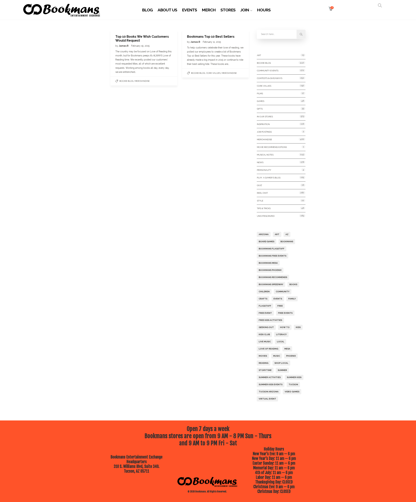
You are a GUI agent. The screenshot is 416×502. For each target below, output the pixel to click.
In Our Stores (265, 116)
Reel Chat (262, 193)
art (277, 234)
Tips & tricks (264, 208)
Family (292, 298)
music (276, 356)
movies (263, 356)
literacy (281, 334)
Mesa (287, 349)
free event (265, 313)
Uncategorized (266, 216)
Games (260, 101)
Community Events (267, 70)
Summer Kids (294, 377)
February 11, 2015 (212, 42)
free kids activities (270, 320)
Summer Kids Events (270, 384)
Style (260, 201)
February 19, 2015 (140, 46)
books (293, 284)
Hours (264, 9)
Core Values (213, 73)
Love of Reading (268, 349)
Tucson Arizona (269, 391)
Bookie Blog (126, 81)
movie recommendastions (272, 147)
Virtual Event (267, 399)
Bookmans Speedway (271, 284)
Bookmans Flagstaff (271, 248)
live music (265, 341)
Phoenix (291, 356)
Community (282, 291)
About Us (167, 9)
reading (263, 363)
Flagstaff (265, 306)
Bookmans (286, 241)
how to (285, 327)
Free (280, 306)
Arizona (264, 234)
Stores (228, 9)
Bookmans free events (272, 256)
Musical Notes (265, 155)
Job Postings (264, 132)
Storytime (265, 370)
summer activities (270, 377)
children (264, 291)
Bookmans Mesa (268, 263)
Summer (282, 370)
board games (266, 241)
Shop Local (281, 363)
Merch (209, 9)
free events (285, 313)
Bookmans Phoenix (270, 270)
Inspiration (263, 124)
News (260, 162)
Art (259, 55)
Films (260, 93)
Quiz (259, 185)
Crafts (263, 298)
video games (292, 391)
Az (287, 234)
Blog (147, 9)
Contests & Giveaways (269, 78)
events (277, 298)
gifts (260, 109)
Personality (264, 170)
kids (298, 327)
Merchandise (142, 81)
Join (244, 9)
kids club (264, 334)
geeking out (266, 327)
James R (124, 46)
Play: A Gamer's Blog (268, 177)
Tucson (293, 384)
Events (189, 9)
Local (280, 341)
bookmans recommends (273, 277)
